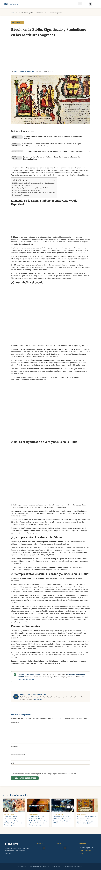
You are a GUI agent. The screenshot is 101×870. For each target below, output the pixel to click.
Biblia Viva (11, 4)
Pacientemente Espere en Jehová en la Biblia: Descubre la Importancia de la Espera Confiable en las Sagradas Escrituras (51, 145)
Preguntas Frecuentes (21, 195)
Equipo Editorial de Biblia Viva (24, 71)
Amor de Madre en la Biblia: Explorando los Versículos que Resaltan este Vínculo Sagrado (53, 137)
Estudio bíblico (17, 22)
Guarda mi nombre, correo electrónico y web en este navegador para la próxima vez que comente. (44, 774)
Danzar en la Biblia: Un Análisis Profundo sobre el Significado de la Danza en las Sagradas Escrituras (51, 158)
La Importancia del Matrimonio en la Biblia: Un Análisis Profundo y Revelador (55, 151)
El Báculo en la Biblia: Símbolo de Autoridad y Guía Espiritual (34, 183)
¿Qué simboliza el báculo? (23, 185)
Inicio (12, 13)
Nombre (14, 746)
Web (12, 763)
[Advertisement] (50, 55)
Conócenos (38, 699)
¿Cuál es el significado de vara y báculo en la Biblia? (31, 188)
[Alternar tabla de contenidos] (52, 180)
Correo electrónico (18, 755)
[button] (80, 3)
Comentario (15, 722)
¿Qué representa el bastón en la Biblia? (27, 190)
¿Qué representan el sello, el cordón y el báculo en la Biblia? (34, 192)
